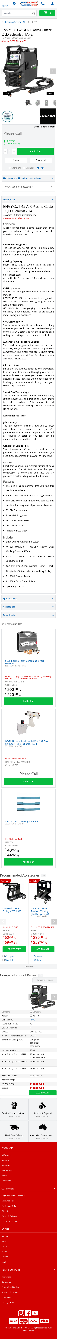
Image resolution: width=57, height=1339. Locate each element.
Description (9, 199)
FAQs (4, 1262)
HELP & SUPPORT (10, 1269)
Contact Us (6, 1282)
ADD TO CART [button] (14, 949)
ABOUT (5, 1229)
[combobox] (28, 186)
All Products (7, 1155)
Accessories (9, 606)
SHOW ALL (28, 966)
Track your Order (9, 1206)
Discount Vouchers (10, 1292)
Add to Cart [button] (35, 151)
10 (43, 875)
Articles (5, 1256)
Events (4, 1251)
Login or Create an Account (13, 1195)
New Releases (7, 1170)
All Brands (6, 1165)
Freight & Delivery (9, 1216)
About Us (5, 1236)
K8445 (32, 1020)
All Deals (5, 1160)
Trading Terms (8, 1302)
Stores (4, 1241)
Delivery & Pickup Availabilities (23, 178)
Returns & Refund (9, 1221)
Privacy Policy (7, 1297)
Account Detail (8, 1201)
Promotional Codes (10, 1287)
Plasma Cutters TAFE (16, 21)
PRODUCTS (7, 1148)
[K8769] (28, 71)
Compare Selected (44, 980)
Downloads (9, 615)
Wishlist (5, 1211)
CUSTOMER (7, 1188)
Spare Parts (6, 1180)
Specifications (10, 598)
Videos (4, 1175)
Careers (5, 1246)
